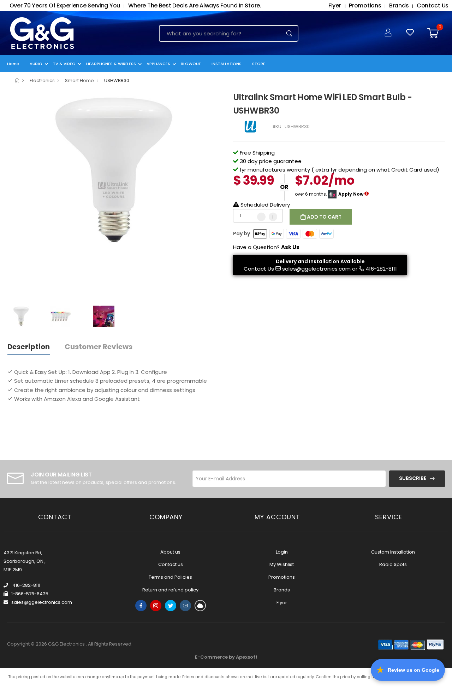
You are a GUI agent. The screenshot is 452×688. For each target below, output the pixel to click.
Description (28, 347)
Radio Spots (393, 564)
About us (170, 552)
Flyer (281, 602)
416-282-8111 (381, 268)
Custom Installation (393, 552)
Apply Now (350, 194)
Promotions (281, 577)
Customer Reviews (98, 347)
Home (13, 64)
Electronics (42, 80)
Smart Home (79, 80)
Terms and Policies (170, 577)
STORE (258, 64)
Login (282, 552)
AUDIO (36, 64)
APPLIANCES (158, 64)
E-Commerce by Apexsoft (226, 657)
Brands (282, 589)
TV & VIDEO (64, 64)
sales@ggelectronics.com (316, 268)
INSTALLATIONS (227, 64)
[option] (114, 171)
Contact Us (259, 268)
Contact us (170, 564)
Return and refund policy (170, 589)
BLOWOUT (191, 64)
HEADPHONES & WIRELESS (111, 64)
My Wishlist (281, 564)
